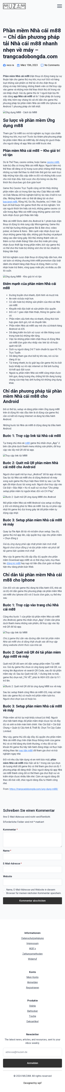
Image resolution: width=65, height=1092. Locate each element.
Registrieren (32, 987)
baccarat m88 (10, 201)
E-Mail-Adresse (12, 863)
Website (7, 876)
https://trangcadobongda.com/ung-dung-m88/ (34, 789)
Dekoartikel (32, 1021)
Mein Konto (32, 977)
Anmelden (32, 982)
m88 (27, 443)
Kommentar (10, 829)
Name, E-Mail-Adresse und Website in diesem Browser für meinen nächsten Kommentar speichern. (33, 891)
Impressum (32, 943)
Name (7, 851)
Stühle (32, 1005)
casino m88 (53, 162)
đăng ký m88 (14, 563)
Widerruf (32, 959)
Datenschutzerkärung (32, 938)
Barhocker (32, 1011)
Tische (32, 1016)
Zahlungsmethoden (32, 953)
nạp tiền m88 (26, 750)
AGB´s (32, 948)
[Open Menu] (59, 6)
